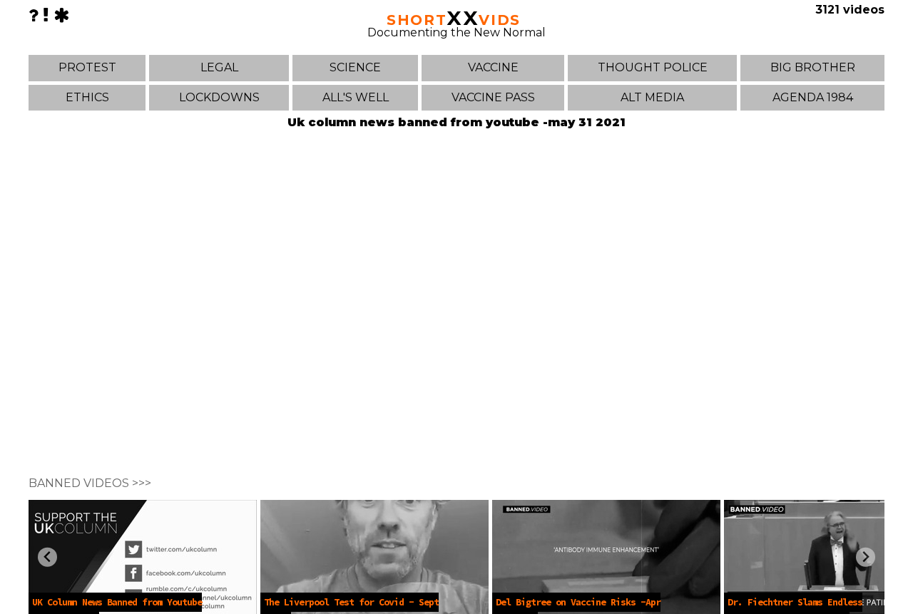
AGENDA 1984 (812, 97)
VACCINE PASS (493, 97)
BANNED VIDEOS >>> (90, 483)
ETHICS (87, 97)
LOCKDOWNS (219, 97)
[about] (34, 15)
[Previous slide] (47, 557)
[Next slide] (865, 557)
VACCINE (493, 67)
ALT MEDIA (652, 97)
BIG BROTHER (812, 67)
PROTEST (87, 67)
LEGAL (219, 67)
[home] (61, 15)
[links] (46, 15)
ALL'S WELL (355, 97)
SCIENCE (355, 67)
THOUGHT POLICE (653, 67)
